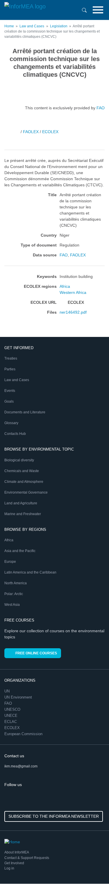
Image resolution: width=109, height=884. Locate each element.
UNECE (11, 715)
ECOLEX (50, 131)
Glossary (11, 423)
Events (9, 391)
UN (7, 691)
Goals (9, 401)
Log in (9, 868)
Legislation (58, 26)
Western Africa (73, 292)
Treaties (10, 358)
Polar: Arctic (13, 594)
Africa (65, 286)
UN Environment (18, 697)
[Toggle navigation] (98, 10)
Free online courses (36, 653)
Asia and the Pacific (19, 551)
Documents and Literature (24, 412)
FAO (101, 107)
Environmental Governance (26, 492)
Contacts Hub (15, 434)
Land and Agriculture (20, 503)
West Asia (12, 605)
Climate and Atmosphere (23, 482)
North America (15, 583)
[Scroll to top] (92, 867)
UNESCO (13, 709)
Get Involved (14, 863)
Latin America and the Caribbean (30, 572)
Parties (9, 369)
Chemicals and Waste (21, 471)
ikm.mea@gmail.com (20, 766)
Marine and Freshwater (22, 514)
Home (9, 26)
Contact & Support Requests (26, 858)
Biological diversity (19, 460)
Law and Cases (31, 26)
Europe (10, 562)
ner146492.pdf (73, 312)
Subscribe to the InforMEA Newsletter (53, 816)
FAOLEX (31, 131)
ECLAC (11, 721)
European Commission (24, 734)
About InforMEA (16, 852)
